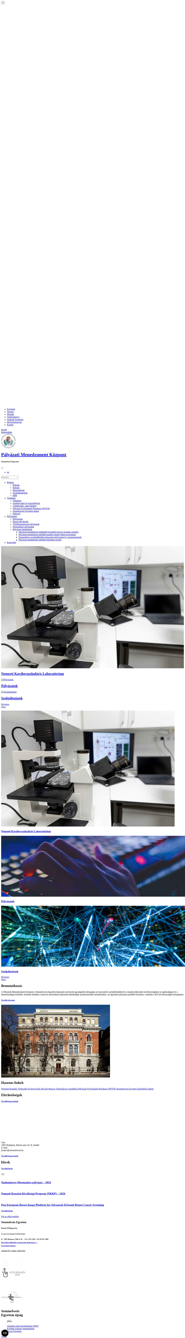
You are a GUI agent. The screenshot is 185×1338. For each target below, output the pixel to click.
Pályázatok (12, 516)
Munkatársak (19, 490)
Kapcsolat (11, 542)
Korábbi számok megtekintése (20, 1328)
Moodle (10, 414)
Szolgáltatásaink (20, 493)
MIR (15, 495)
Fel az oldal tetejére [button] (10, 1216)
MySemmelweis (14, 422)
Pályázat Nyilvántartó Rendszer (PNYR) (31, 508)
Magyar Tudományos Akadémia (63, 1089)
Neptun (10, 411)
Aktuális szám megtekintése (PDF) (23, 1326)
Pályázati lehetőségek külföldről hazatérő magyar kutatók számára (48, 532)
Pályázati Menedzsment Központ (33, 454)
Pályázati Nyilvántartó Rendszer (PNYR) (97, 1089)
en (8, 472)
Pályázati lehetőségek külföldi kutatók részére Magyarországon (47, 534)
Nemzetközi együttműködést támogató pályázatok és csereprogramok (50, 537)
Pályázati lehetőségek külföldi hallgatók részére (40, 540)
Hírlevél (16, 514)
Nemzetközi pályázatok (23, 527)
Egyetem (11, 409)
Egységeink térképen (8, 1246)
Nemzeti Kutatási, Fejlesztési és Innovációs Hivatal (24, 1089)
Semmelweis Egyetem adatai (26, 511)
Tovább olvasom (8, 1000)
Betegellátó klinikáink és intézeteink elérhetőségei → (19, 1242)
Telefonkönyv (13, 417)
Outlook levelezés (15, 419)
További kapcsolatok (9, 1101)
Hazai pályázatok (20, 521)
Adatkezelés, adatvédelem (24, 506)
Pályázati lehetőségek (22, 529)
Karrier (10, 425)
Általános (11, 498)
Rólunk (10, 482)
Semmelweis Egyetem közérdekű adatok (134, 1089)
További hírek (7, 1168)
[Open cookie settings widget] (4, 1333)
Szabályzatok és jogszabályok (26, 503)
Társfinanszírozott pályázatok (26, 524)
